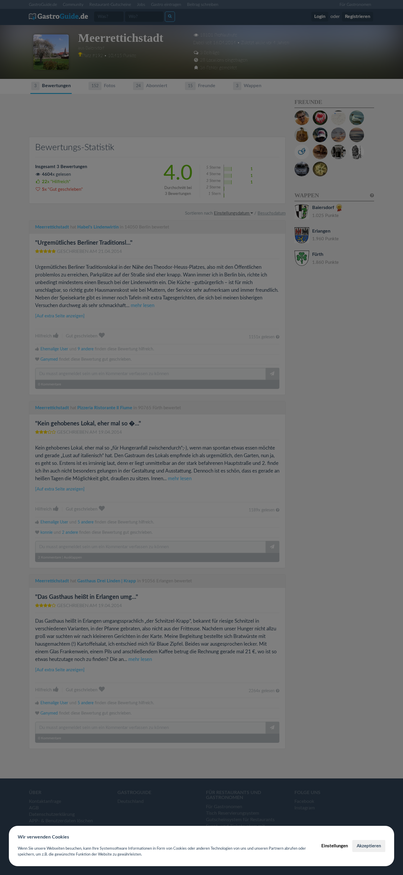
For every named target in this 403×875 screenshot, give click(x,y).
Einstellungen (334, 846)
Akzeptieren (369, 846)
